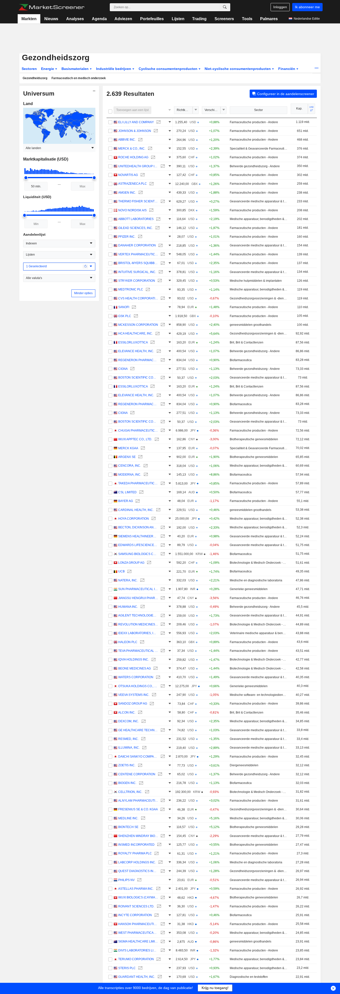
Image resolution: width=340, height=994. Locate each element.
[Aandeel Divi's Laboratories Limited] (162, 950)
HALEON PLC (127, 642)
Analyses (75, 19)
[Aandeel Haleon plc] (141, 642)
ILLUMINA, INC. (129, 747)
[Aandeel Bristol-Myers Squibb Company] (162, 263)
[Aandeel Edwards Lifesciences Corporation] (162, 545)
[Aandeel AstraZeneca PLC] (151, 183)
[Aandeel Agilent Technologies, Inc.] (162, 615)
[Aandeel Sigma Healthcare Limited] (162, 941)
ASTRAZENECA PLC (132, 183)
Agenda (99, 19)
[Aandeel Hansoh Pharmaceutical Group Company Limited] (162, 924)
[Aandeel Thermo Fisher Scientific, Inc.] (162, 201)
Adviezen (123, 19)
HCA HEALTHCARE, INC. (135, 333)
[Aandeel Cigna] (131, 369)
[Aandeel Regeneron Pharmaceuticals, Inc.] (162, 360)
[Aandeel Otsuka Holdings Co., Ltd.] (162, 686)
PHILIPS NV (126, 880)
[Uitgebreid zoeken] (224, 7)
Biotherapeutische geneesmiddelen (254, 439)
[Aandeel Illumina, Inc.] (143, 747)
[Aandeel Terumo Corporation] (158, 959)
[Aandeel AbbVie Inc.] (139, 139)
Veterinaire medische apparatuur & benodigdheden (258, 633)
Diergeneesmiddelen (244, 765)
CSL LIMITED (127, 492)
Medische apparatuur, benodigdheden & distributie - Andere (258, 219)
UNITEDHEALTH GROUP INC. (138, 166)
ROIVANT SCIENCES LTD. (136, 906)
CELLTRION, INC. (130, 792)
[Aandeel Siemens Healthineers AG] (162, 536)
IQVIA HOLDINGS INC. (133, 659)
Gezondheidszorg (35, 78)
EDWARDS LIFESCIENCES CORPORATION (138, 545)
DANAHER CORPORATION (137, 245)
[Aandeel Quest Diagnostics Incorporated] (162, 871)
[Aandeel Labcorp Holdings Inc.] (160, 862)
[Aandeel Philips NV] (138, 880)
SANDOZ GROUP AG (132, 703)
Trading (199, 19)
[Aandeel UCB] (128, 571)
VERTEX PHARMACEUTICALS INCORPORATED (138, 254)
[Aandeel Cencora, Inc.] (145, 465)
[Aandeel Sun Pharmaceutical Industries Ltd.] (162, 589)
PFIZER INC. (126, 236)
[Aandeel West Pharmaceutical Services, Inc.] (162, 933)
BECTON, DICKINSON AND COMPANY (138, 527)
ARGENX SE (127, 457)
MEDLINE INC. (128, 818)
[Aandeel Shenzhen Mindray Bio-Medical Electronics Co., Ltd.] (162, 836)
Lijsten (178, 19)
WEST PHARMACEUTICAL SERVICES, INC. (138, 933)
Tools (247, 19)
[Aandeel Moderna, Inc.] (145, 474)
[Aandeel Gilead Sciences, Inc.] (157, 228)
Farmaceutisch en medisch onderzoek (79, 78)
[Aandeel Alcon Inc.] (139, 712)
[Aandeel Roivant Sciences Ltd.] (158, 906)
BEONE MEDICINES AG (134, 668)
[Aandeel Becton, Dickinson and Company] (162, 527)
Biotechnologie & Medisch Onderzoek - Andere (258, 562)
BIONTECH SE (128, 827)
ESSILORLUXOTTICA (133, 342)
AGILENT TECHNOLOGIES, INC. (138, 615)
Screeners (224, 19)
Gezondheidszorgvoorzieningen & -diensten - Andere (258, 298)
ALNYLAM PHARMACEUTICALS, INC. (138, 800)
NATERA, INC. (128, 580)
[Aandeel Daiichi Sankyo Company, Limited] (162, 756)
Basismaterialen (75, 69)
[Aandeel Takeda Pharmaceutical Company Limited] (162, 483)
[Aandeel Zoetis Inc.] (139, 765)
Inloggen (280, 7)
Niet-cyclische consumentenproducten (238, 69)
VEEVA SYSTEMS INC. (133, 695)
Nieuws (51, 19)
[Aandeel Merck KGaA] (142, 448)
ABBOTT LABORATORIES (136, 219)
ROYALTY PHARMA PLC (135, 853)
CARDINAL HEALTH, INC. (136, 510)
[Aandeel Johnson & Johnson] (155, 131)
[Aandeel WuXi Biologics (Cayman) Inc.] (162, 897)
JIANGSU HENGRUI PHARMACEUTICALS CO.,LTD (138, 598)
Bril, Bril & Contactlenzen (246, 342)
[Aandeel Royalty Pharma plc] (156, 853)
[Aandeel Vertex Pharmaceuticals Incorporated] (162, 254)
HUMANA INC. (128, 606)
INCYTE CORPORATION (135, 915)
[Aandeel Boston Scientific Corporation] (162, 377)
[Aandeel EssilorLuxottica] (152, 342)
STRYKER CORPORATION (136, 280)
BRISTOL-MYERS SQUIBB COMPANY (138, 263)
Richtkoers (184, 110)
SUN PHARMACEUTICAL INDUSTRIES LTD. (138, 589)
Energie (48, 69)
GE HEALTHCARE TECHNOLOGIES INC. (138, 730)
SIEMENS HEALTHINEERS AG (138, 536)
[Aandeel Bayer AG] (137, 501)
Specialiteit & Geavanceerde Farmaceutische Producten (258, 148)
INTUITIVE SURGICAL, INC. (137, 272)
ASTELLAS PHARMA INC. (136, 888)
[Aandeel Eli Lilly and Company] (158, 122)
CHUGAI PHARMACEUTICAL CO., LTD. (138, 430)
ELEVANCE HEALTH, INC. (136, 351)
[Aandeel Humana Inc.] (142, 606)
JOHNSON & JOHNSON (134, 131)
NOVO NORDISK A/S (132, 210)
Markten (29, 19)
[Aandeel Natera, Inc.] (141, 580)
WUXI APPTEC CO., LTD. (135, 439)
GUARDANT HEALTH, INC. (136, 977)
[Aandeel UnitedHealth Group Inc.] (162, 166)
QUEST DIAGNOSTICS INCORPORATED (138, 871)
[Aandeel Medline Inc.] (142, 818)
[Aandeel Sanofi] (133, 307)
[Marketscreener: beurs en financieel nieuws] (51, 7)
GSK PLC (124, 316)
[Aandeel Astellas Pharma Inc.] (157, 888)
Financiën (287, 69)
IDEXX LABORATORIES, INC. (138, 633)
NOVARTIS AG (128, 175)
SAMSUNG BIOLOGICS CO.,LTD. (138, 554)
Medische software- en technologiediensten (258, 695)
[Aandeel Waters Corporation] (157, 677)
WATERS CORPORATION (135, 677)
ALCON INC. (126, 712)
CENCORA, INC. (129, 465)
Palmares (269, 19)
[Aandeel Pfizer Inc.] (139, 236)
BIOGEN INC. (127, 783)
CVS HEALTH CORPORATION (138, 298)
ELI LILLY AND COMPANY (136, 122)
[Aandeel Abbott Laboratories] (157, 219)
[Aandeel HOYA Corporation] (153, 518)
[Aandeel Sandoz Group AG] (151, 703)
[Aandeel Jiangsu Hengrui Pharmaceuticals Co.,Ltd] (162, 598)
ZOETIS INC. (126, 765)
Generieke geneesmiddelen (249, 589)
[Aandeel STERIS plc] (139, 968)
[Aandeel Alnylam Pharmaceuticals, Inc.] (162, 800)
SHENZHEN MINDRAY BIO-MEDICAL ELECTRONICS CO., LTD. (138, 836)
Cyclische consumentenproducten (168, 69)
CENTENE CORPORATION (136, 774)
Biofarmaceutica (241, 360)
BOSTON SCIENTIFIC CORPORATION (138, 377)
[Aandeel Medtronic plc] (147, 289)
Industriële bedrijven (114, 69)
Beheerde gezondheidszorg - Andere (255, 166)
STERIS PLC (127, 968)
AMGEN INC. (127, 192)
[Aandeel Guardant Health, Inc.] (159, 977)
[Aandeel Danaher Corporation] (160, 245)
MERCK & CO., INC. (131, 148)
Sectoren (29, 69)
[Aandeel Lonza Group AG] (148, 562)
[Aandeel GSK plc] (135, 316)
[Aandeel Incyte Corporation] (156, 915)
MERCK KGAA (128, 448)
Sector (258, 110)
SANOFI (123, 307)
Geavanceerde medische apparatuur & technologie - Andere (258, 201)
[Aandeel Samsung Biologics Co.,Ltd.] (162, 554)
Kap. (299, 108)
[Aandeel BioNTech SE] (142, 827)
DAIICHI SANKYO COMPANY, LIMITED (138, 756)
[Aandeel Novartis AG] (142, 175)
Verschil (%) (213, 110)
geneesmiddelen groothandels (250, 325)
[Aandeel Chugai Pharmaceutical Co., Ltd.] (162, 430)
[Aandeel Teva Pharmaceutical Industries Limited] (162, 651)
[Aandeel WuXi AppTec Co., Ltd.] (156, 439)
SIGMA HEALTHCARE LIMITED (138, 941)
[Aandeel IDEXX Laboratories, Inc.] (162, 633)
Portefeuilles (152, 19)
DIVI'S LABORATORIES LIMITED (138, 950)
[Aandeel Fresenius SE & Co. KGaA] (162, 809)
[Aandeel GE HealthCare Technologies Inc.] (162, 730)
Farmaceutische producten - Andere (254, 122)
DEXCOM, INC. (128, 721)
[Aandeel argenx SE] (139, 457)
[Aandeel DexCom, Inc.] (143, 721)
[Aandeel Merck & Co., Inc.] (149, 148)
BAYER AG (125, 501)
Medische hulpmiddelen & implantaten (256, 280)
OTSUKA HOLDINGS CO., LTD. (138, 686)
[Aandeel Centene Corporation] (159, 774)
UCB (121, 571)
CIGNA (123, 369)
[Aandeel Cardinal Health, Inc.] (157, 510)
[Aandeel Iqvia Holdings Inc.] (153, 659)
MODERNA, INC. (129, 474)
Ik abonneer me (307, 7)
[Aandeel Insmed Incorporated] (158, 844)
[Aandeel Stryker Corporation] (159, 280)
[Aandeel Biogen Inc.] (140, 783)
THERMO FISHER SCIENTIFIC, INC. (138, 201)
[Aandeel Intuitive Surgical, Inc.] (160, 272)
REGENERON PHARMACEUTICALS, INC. (138, 360)
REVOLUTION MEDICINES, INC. (138, 624)
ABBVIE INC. (127, 139)
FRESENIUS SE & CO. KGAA (138, 809)
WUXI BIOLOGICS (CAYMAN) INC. (138, 897)
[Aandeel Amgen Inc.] (140, 192)
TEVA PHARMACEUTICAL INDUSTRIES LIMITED (138, 651)
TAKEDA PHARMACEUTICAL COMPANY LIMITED (138, 483)
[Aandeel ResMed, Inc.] (142, 739)
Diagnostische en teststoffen (249, 977)
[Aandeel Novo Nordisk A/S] (150, 210)
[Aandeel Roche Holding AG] (152, 157)
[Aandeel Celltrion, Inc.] (146, 792)
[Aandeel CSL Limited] (140, 492)
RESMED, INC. (128, 739)
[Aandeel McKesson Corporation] (162, 325)
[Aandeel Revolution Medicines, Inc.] (162, 624)
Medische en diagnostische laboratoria (256, 580)
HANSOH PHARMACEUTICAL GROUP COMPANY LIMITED (138, 924)
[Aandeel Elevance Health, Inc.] (158, 351)
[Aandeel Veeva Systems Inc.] (153, 695)
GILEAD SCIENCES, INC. (135, 228)
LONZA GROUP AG (131, 562)
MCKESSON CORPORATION (138, 325)
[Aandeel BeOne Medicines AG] (155, 668)
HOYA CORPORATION (133, 518)
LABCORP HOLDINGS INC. (137, 862)
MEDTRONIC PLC (130, 289)
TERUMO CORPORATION (136, 959)
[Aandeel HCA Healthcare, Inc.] (157, 333)
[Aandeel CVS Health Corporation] (162, 298)
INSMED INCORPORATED (136, 844)
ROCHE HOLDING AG (133, 157)
